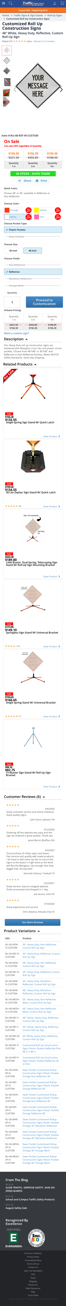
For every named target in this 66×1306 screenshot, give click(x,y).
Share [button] (27, 180)
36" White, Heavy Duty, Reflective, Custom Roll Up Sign (40, 1037)
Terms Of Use (33, 1263)
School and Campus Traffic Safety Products (30, 1199)
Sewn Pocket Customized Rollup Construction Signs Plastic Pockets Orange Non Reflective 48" (41, 1098)
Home (5, 15)
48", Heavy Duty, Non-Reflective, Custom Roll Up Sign (39, 964)
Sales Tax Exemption (33, 1270)
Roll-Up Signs (54, 15)
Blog (33, 1291)
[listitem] (18, 210)
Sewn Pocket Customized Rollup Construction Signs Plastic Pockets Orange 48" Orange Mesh (41, 1159)
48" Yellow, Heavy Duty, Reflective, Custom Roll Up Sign (41, 1019)
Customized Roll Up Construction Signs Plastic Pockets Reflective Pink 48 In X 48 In (42, 1048)
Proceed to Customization (44, 302)
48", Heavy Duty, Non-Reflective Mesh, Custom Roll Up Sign (39, 1010)
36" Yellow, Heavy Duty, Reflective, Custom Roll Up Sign (41, 1028)
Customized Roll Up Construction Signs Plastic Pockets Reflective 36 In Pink (41, 1060)
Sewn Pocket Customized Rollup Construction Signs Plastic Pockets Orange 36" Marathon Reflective (41, 1122)
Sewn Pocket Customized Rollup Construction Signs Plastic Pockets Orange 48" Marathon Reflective (41, 1135)
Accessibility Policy (33, 1260)
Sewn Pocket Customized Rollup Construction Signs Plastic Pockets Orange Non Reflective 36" (41, 1073)
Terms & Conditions (33, 1253)
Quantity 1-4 (14, 165)
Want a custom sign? (16, 333)
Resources (33, 1284)
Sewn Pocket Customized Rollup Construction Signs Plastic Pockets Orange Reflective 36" (41, 1085)
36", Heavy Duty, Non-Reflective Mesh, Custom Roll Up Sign (39, 1001)
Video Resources (33, 1288)
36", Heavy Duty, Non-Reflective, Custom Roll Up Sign (39, 946)
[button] (61, 89)
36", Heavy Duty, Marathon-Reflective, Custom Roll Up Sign (39, 983)
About (33, 1277)
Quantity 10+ (52, 165)
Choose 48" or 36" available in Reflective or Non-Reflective (27, 192)
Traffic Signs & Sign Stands (28, 15)
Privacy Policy (33, 1256)
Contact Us (33, 1267)
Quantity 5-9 (33, 165)
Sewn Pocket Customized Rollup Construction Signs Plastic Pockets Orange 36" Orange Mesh (41, 1147)
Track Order (33, 1295)
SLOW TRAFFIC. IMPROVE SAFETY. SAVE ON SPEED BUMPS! (30, 1189)
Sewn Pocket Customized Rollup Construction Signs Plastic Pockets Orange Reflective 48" (41, 1110)
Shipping (33, 1281)
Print (44, 180)
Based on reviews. (44, 41)
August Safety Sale (16, 1207)
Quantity (12, 292)
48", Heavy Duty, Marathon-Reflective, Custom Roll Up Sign (39, 992)
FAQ (33, 1274)
